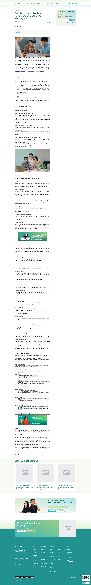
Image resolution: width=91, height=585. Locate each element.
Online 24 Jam (87, 583)
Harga (48, 3)
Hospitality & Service (61, 549)
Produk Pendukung (44, 554)
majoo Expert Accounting (52, 569)
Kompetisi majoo (52, 559)
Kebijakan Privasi (73, 580)
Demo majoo (58, 3)
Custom (43, 3)
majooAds (51, 553)
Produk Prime (43, 546)
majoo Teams (43, 559)
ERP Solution (69, 549)
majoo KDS (43, 562)
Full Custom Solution (70, 548)
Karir (67, 561)
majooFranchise (52, 548)
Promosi (59, 560)
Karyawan (34, 552)
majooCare (34, 562)
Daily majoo (51, 563)
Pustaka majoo (52, 562)
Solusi (38, 3)
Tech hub (16, 557)
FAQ (33, 566)
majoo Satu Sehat (44, 566)
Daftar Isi (19, 32)
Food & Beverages (61, 548)
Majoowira (52, 556)
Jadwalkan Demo (52, 510)
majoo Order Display (44, 563)
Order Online (35, 558)
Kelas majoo (52, 560)
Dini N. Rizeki (19, 21)
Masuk (69, 3)
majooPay (51, 549)
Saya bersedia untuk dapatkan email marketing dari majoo (66, 23)
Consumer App (43, 557)
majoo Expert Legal (53, 571)
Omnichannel (43, 556)
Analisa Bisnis (35, 555)
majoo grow (52, 546)
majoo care (17, 563)
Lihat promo (20, 535)
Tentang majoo (69, 557)
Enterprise (59, 552)
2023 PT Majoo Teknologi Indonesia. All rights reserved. (24, 580)
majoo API (42, 560)
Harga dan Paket (60, 557)
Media (68, 560)
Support (52, 3)
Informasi (34, 560)
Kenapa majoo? (35, 563)
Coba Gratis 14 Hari (21, 530)
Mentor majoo (52, 557)
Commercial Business (61, 553)
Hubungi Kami (61, 510)
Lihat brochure (28, 535)
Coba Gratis (74, 3)
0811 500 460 (19, 564)
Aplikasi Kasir (35, 548)
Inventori (34, 553)
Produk (27, 3)
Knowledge (17, 10)
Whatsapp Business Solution (70, 553)
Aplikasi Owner (35, 556)
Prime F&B (42, 548)
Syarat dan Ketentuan (66, 580)
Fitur (34, 546)
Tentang (68, 555)
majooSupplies (52, 552)
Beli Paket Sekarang (31, 530)
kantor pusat (17, 549)
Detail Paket (60, 559)
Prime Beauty (43, 552)
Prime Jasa (43, 549)
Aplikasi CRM (35, 549)
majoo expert (52, 567)
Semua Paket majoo (45, 0)
